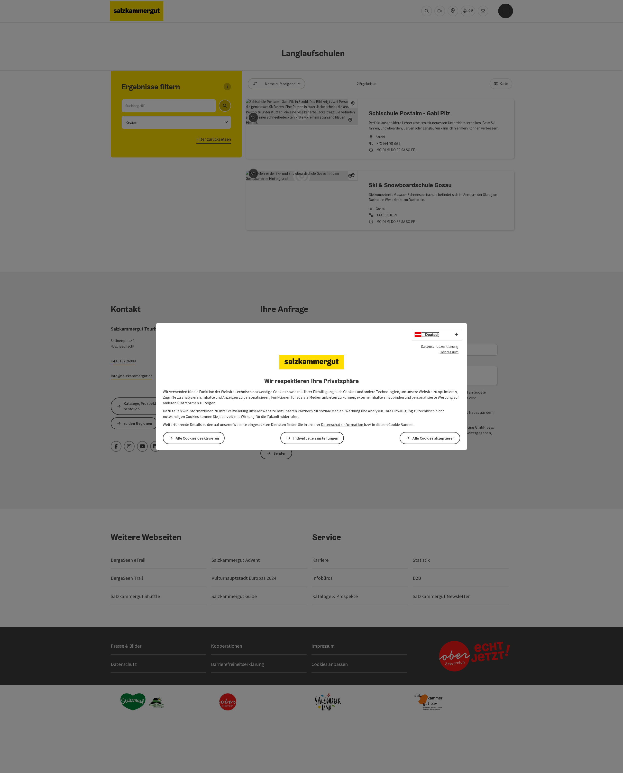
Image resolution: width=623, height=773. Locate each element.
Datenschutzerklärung (439, 346)
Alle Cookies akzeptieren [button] (433, 437)
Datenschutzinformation (342, 424)
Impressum (449, 352)
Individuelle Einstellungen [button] (315, 437)
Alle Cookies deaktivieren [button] (197, 437)
